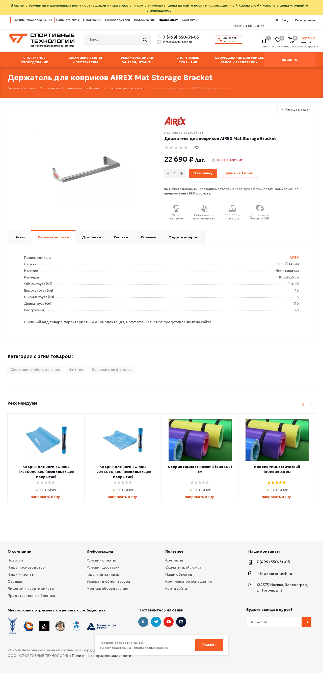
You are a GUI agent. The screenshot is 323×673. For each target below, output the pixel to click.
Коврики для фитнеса (111, 369)
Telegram (156, 622)
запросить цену (45, 496)
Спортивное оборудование (35, 369)
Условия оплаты (101, 560)
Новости (15, 560)
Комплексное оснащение (32, 20)
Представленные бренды (31, 595)
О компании (92, 20)
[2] (171, 147)
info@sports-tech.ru (177, 42)
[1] (167, 147)
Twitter (181, 622)
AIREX (294, 258)
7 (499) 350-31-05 (180, 37)
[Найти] (145, 40)
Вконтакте (143, 622)
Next (311, 404)
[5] (186, 147)
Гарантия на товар (103, 574)
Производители (117, 20)
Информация (144, 20)
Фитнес (76, 369)
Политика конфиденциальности (101, 655)
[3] (176, 147)
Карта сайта (176, 588)
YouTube (169, 622)
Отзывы (15, 581)
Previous (303, 404)
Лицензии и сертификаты (31, 588)
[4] (181, 147)
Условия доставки (103, 567)
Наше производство (26, 567)
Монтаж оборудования (107, 588)
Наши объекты (67, 20)
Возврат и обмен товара (108, 581)
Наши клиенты (21, 574)
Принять (209, 645)
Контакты (189, 20)
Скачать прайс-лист (183, 567)
